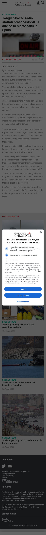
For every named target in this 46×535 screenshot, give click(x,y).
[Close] (41, 232)
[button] (23, 260)
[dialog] (23, 267)
